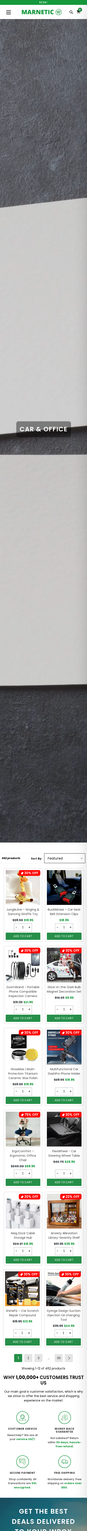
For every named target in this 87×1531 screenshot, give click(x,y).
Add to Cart (23, 936)
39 (60, 1359)
